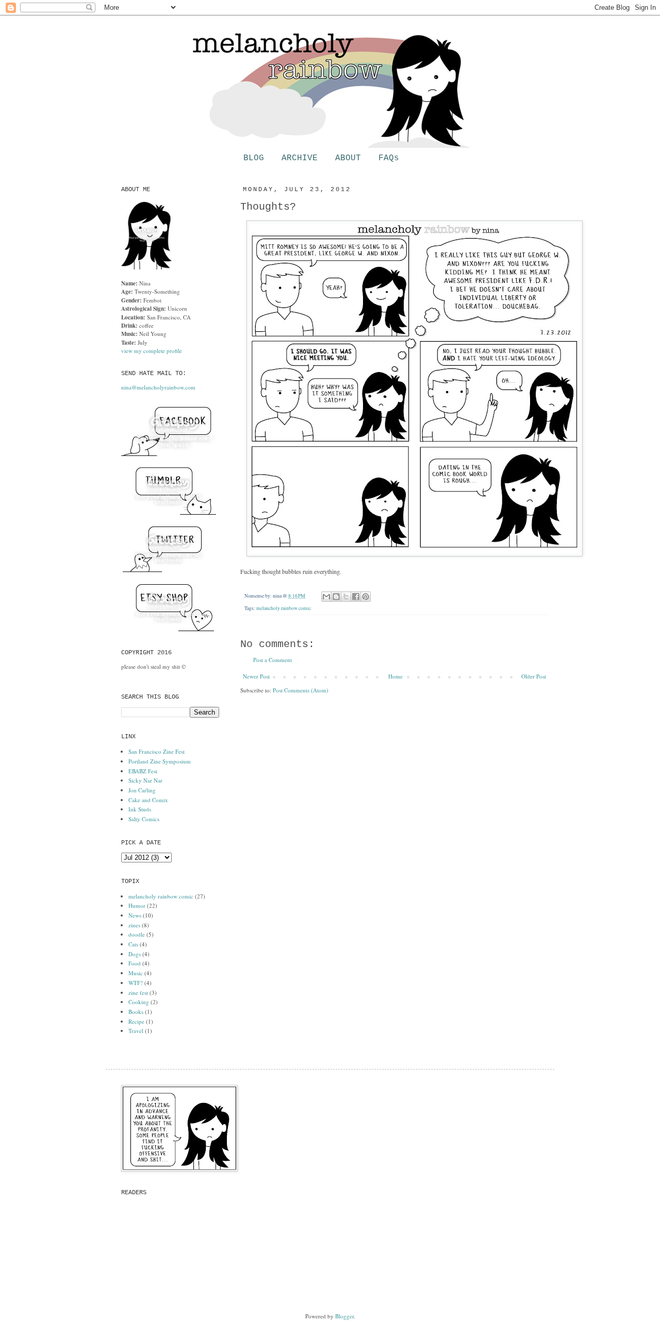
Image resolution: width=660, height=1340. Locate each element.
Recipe (136, 1021)
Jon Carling (142, 790)
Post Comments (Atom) (300, 690)
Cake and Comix (148, 800)
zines (134, 925)
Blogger (344, 1316)
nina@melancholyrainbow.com (158, 387)
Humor (136, 905)
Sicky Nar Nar (145, 780)
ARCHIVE (300, 158)
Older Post (533, 676)
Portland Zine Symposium (159, 761)
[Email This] (326, 596)
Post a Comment (272, 660)
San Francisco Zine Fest (156, 751)
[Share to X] (346, 596)
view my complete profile (151, 350)
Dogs (134, 954)
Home (395, 676)
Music (135, 973)
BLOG (253, 158)
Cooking (138, 1002)
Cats (133, 944)
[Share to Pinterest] (365, 596)
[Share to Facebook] (356, 596)
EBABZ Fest (142, 771)
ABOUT (348, 158)
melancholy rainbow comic (283, 608)
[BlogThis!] (336, 596)
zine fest (138, 992)
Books (135, 1011)
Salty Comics (143, 819)
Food (134, 963)
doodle (136, 934)
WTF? (135, 983)
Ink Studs (139, 809)
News (134, 915)
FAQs (388, 158)
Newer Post (256, 676)
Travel (135, 1030)
